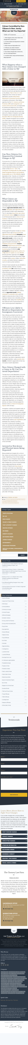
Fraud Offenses (5, 637)
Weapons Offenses (8, 528)
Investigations (5, 648)
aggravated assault (20, 209)
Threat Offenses (5, 694)
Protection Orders (6, 668)
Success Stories (5, 688)
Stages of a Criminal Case (7, 685)
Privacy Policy (10, 1000)
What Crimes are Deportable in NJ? (12, 45)
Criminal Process (6, 612)
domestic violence (9, 215)
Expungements (7, 542)
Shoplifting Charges (8, 841)
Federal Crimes (5, 634)
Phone (3, 770)
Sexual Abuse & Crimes (9, 863)
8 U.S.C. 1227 (13, 168)
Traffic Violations (8, 513)
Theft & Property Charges (10, 525)
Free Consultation (21, 1)
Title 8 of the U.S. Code (16, 93)
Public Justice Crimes (7, 671)
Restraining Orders (8, 536)
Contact (16, 1000)
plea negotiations (18, 419)
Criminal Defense (6, 606)
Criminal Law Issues (12, 497)
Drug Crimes (5, 626)
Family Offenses (5, 632)
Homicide (4, 643)
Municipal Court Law (6, 657)
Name (3, 757)
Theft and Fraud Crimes (7, 691)
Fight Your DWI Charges (9, 832)
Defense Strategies (6, 615)
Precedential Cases (6, 663)
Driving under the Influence (8, 620)
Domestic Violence (8, 533)
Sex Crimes (5, 530)
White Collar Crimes (6, 705)
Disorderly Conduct (8, 854)
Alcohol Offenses (6, 598)
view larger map (8, 908)
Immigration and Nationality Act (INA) (12, 170)
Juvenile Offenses (6, 654)
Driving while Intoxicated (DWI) (9, 623)
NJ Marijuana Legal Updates (8, 660)
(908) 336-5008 (8, 4)
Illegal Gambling (5, 646)
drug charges (18, 466)
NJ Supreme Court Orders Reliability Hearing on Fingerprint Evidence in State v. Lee (12, 564)
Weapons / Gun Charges (9, 858)
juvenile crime (20, 359)
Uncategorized (5, 699)
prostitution (5, 268)
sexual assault (17, 232)
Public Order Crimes (6, 674)
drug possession (12, 243)
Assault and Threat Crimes (8, 601)
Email (3, 763)
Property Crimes (5, 665)
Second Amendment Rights (8, 680)
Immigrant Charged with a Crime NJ (10, 501)
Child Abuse (4, 603)
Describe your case (7, 777)
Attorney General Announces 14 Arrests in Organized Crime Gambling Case (13, 587)
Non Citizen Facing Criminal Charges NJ (10, 502)
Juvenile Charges (7, 539)
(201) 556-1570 (22, 4)
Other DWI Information (9, 845)
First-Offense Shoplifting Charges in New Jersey (12, 582)
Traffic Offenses (5, 696)
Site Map (3, 1000)
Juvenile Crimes (5, 651)
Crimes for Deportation (10, 499)
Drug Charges (6, 519)
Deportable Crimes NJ (20, 499)
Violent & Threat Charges (10, 522)
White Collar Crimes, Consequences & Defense (13, 549)
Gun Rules (4, 640)
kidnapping (9, 209)
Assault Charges (7, 836)
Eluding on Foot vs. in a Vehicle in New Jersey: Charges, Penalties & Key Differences (12, 577)
